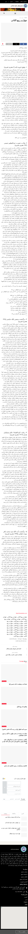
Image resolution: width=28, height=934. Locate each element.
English (17, 1)
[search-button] (4, 13)
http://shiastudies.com (21, 613)
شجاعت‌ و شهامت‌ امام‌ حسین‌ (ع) (18, 684)
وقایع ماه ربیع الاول (22, 706)
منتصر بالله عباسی (13, 638)
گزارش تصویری (23, 881)
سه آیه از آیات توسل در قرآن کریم (12, 817)
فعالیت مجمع (24, 876)
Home (26, 17)
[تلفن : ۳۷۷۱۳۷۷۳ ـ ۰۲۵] (26, 891)
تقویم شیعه (21, 17)
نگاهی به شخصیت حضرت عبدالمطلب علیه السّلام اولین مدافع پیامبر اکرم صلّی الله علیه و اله (14, 741)
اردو (6, 1)
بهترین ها (23, 798)
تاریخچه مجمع (24, 874)
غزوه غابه (19, 638)
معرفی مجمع (24, 871)
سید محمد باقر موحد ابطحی (21, 640)
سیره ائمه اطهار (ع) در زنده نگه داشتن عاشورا (14, 729)
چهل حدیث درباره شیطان (14, 833)
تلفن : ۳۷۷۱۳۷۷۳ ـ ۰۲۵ (20, 891)
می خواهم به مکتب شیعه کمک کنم (12, 822)
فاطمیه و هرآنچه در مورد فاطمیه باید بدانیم (15, 766)
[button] (15, 13)
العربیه (11, 1)
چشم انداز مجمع (23, 879)
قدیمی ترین (17, 798)
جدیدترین (12, 798)
